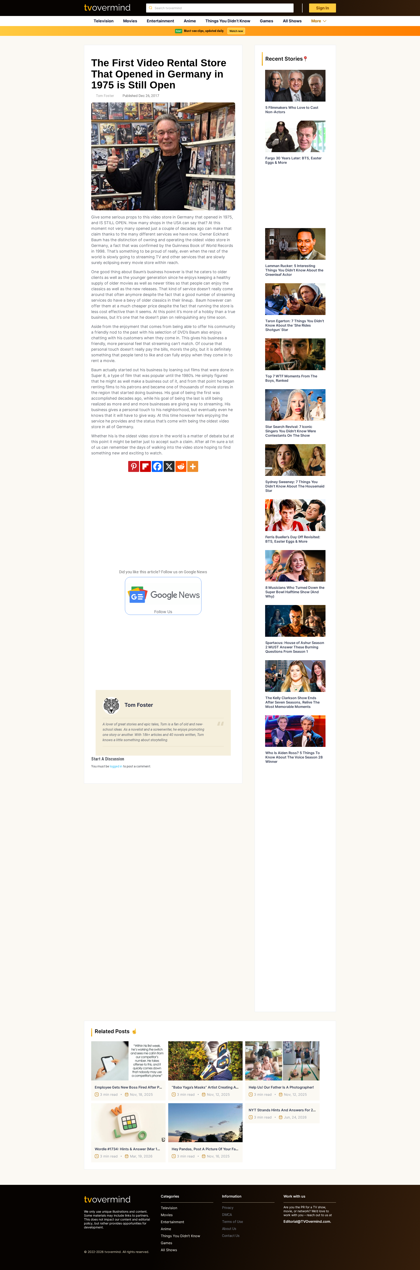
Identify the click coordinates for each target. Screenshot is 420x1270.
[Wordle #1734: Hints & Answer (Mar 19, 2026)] (128, 1122)
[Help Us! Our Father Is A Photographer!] (282, 1060)
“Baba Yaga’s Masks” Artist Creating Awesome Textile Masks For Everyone (234, 1087)
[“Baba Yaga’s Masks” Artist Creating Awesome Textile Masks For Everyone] (205, 1060)
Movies (130, 21)
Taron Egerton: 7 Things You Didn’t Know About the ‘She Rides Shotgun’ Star (294, 325)
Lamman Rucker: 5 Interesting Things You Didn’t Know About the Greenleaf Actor (294, 270)
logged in (116, 766)
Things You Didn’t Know (227, 21)
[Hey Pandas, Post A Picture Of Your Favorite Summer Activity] (205, 1122)
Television (104, 21)
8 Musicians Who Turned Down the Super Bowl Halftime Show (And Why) (294, 591)
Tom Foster (105, 96)
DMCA (227, 1215)
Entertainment (160, 21)
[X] (169, 466)
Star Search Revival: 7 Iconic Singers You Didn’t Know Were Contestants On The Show (290, 431)
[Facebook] (157, 466)
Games (266, 21)
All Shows (292, 21)
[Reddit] (180, 466)
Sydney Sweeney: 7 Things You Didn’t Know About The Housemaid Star (294, 486)
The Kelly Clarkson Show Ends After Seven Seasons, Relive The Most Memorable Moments (292, 702)
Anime (190, 21)
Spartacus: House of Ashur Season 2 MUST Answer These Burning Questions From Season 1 (294, 647)
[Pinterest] (133, 466)
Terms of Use (232, 1222)
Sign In (322, 8)
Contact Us (231, 1236)
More (316, 21)
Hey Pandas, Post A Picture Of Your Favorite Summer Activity (223, 1149)
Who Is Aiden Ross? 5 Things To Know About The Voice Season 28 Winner (294, 757)
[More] (192, 466)
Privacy (227, 1208)
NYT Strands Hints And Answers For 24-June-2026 (292, 1110)
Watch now (236, 31)
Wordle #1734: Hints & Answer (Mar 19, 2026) (133, 1149)
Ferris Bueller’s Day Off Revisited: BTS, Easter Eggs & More (292, 539)
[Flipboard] (145, 466)
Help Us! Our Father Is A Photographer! (281, 1087)
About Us (229, 1229)
